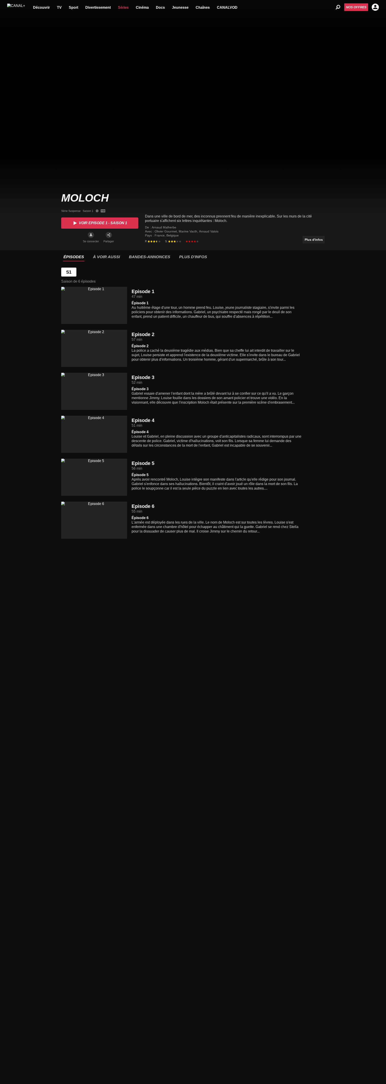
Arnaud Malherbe (164, 227)
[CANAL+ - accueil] (16, 7)
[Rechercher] (338, 7)
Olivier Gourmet (166, 231)
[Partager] (109, 235)
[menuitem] (41, 7)
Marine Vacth (188, 231)
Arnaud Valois (208, 231)
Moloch (85, 198)
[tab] (73, 257)
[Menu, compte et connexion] (375, 7)
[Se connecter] (91, 235)
